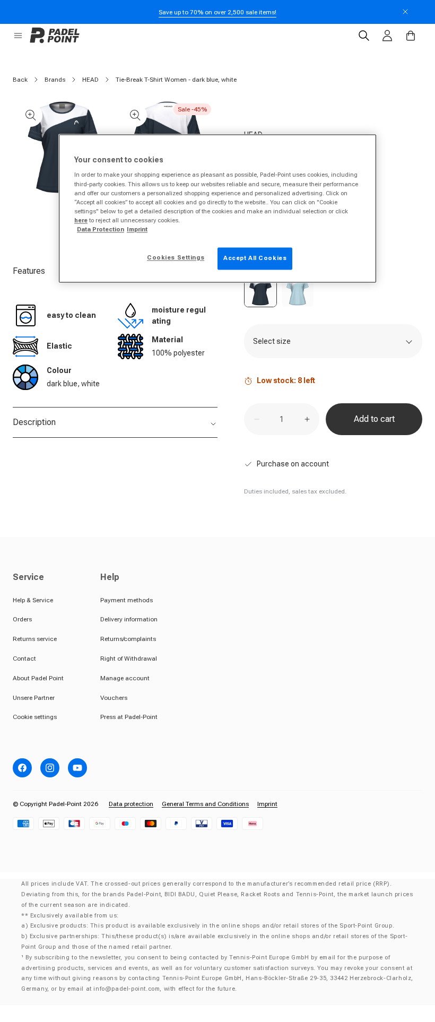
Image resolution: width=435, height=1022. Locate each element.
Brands (55, 79)
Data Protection (100, 229)
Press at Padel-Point (129, 717)
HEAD (90, 79)
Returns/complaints (128, 639)
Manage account (125, 678)
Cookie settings (35, 717)
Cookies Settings (175, 257)
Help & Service (33, 600)
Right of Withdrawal (128, 658)
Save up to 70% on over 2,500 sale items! (217, 12)
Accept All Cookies (254, 258)
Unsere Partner (34, 697)
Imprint (267, 804)
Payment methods (126, 600)
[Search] (364, 35)
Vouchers (113, 697)
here (81, 220)
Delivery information (129, 619)
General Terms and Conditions (205, 804)
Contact (24, 658)
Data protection (131, 804)
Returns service (35, 639)
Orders (22, 619)
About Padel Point (38, 678)
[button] (18, 35)
